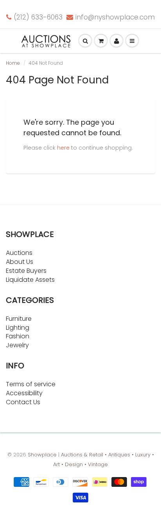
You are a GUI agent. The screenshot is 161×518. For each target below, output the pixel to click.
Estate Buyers (26, 270)
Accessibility (24, 393)
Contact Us (23, 402)
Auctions (19, 252)
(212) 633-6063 (38, 17)
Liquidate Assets (30, 279)
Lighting (17, 327)
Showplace (42, 454)
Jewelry (17, 345)
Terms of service (30, 384)
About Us (19, 261)
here (63, 148)
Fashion (17, 336)
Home (13, 63)
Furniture (19, 318)
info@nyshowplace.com (115, 17)
